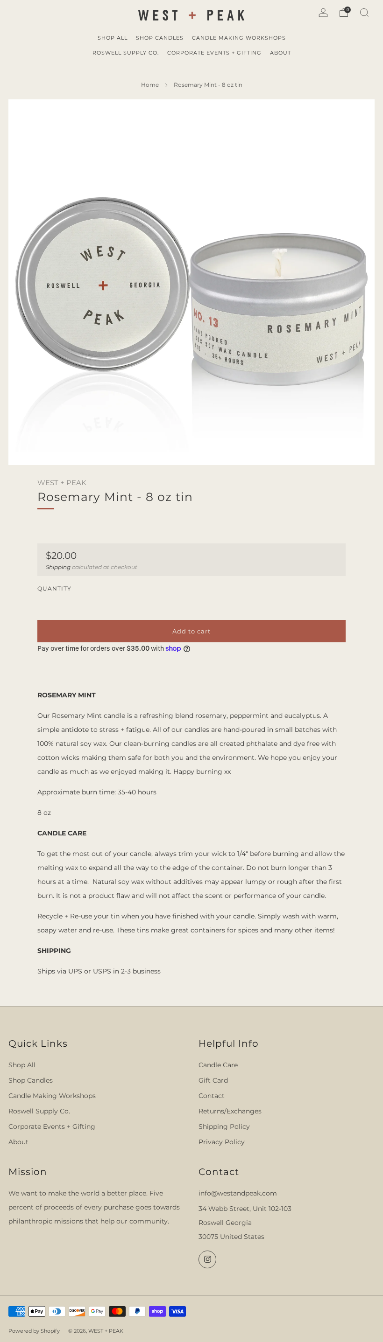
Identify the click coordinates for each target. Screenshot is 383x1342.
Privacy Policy (222, 1142)
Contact (212, 1096)
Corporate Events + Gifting (51, 1126)
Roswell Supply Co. (39, 1111)
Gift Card (213, 1080)
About (18, 1142)
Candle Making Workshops (52, 1096)
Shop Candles (30, 1080)
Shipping (58, 566)
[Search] (364, 12)
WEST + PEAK (61, 483)
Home (150, 84)
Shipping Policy (224, 1126)
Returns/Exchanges (230, 1111)
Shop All (21, 1065)
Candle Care (218, 1065)
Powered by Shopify (34, 1331)
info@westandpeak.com (238, 1193)
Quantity (54, 588)
